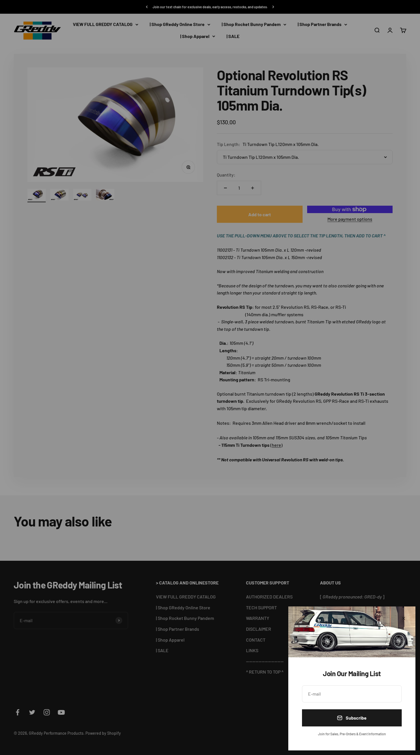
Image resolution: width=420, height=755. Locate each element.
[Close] (403, 618)
